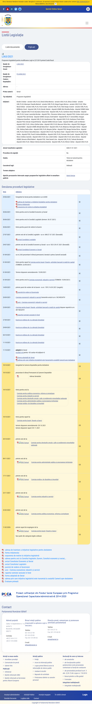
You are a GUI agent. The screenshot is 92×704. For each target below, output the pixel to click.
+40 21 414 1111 (11, 638)
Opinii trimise (70, 176)
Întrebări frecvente (10, 698)
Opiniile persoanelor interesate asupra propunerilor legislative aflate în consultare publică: (31, 177)
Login (85, 694)
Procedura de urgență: (10, 153)
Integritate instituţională (72, 686)
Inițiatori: (6, 102)
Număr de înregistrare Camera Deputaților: (7, 78)
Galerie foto (8, 666)
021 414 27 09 (29, 633)
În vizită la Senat (60, 695)
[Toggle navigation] (87, 23)
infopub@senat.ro (31, 645)
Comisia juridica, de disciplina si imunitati (30, 403)
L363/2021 (7, 56)
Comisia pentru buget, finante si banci (29, 420)
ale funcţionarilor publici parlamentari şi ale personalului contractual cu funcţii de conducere (74, 665)
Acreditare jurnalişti (11, 659)
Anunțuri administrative (12, 695)
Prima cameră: (8, 92)
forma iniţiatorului (24, 204)
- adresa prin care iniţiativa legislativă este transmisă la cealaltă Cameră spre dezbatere (38, 578)
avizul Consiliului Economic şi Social (30, 250)
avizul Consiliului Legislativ (27, 240)
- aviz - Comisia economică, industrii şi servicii (22, 570)
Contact (36, 698)
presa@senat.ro (53, 639)
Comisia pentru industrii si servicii (28, 396)
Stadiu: (5, 158)
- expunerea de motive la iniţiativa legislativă (21, 556)
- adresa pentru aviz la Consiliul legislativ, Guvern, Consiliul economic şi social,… (35, 558)
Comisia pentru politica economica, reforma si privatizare (36, 393)
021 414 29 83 (29, 635)
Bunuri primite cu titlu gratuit (74, 676)
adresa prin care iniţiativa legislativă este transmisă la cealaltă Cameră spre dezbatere (46, 360)
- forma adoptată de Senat (14, 576)
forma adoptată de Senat (26, 358)
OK (55, 4)
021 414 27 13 (52, 630)
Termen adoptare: (9, 170)
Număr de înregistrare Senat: (7, 66)
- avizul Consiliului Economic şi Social (18, 561)
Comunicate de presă (12, 662)
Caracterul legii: (8, 165)
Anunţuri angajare (45, 695)
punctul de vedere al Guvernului (28, 292)
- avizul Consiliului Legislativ (15, 564)
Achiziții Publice (29, 695)
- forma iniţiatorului (11, 553)
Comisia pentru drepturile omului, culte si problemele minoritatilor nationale (42, 398)
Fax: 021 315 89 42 (31, 638)
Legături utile (25, 698)
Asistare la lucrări (40, 671)
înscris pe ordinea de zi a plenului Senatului (30, 320)
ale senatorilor (69, 659)
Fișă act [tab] (31, 47)
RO (88, 9)
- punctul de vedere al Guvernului (17, 567)
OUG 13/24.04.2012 (82, 2)
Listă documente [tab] (13, 47)
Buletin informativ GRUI (12, 675)
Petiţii (36, 659)
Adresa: (5, 87)
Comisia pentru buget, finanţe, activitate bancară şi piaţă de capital (52, 262)
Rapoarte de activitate (42, 674)
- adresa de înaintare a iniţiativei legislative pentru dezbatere (28, 550)
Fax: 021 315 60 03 (54, 632)
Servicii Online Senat (54, 9)
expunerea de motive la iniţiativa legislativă (32, 207)
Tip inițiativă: (7, 97)
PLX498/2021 (21, 74)
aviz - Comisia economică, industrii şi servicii (32, 302)
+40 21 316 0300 (11, 641)
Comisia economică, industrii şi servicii (41, 280)
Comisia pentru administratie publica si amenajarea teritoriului (37, 401)
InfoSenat (8, 672)
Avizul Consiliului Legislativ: (13, 148)
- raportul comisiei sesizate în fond (17, 573)
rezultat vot (19, 352)
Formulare (68, 679)
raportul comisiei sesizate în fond (29, 315)
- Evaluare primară (11, 581)
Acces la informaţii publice (43, 662)
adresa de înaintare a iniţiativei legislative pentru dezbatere (37, 202)
